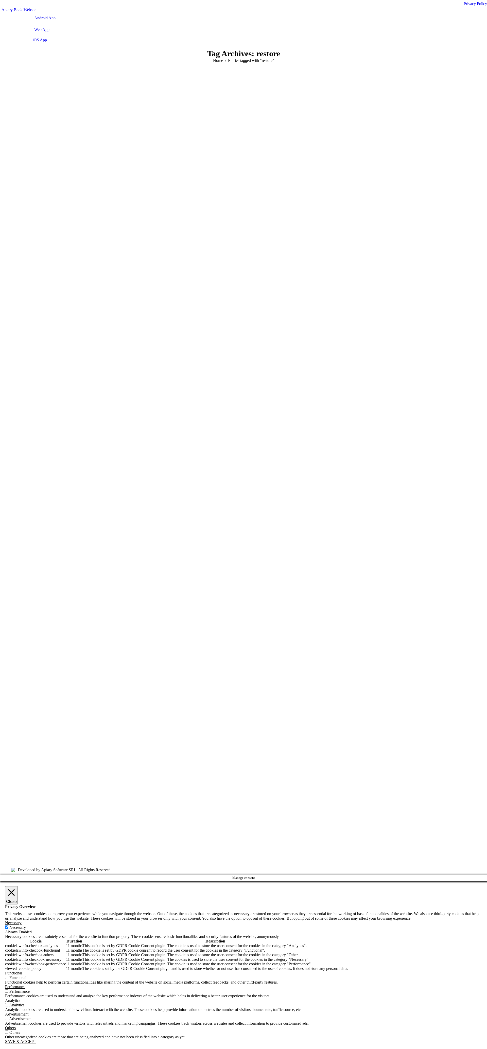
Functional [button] (13, 973)
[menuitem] (18, 10)
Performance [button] (15, 987)
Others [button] (10, 1028)
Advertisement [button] (16, 1014)
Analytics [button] (12, 1000)
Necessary (17, 927)
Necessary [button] (13, 923)
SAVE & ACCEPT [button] (20, 1041)
